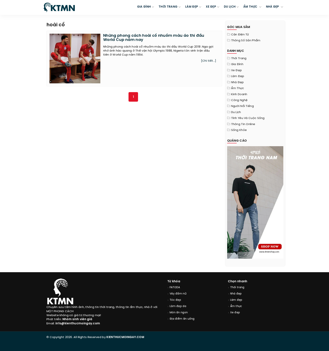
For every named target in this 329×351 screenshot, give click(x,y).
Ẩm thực (237, 88)
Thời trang (239, 58)
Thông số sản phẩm (245, 40)
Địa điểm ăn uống (182, 318)
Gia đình (237, 64)
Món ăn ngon (179, 312)
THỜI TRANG (168, 6)
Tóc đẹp (175, 300)
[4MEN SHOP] (255, 202)
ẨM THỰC (250, 6)
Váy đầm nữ (178, 293)
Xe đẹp (236, 70)
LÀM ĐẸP (191, 6)
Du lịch (236, 112)
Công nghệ (239, 100)
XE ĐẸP (211, 6)
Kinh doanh (239, 94)
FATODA (175, 287)
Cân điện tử (240, 34)
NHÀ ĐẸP (273, 6)
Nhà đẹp (237, 82)
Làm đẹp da (178, 306)
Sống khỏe (239, 130)
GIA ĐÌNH (144, 6)
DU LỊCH (230, 6)
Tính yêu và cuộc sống (248, 118)
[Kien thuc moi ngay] (59, 7)
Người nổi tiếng (242, 106)
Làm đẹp (237, 76)
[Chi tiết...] (208, 60)
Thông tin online (243, 124)
